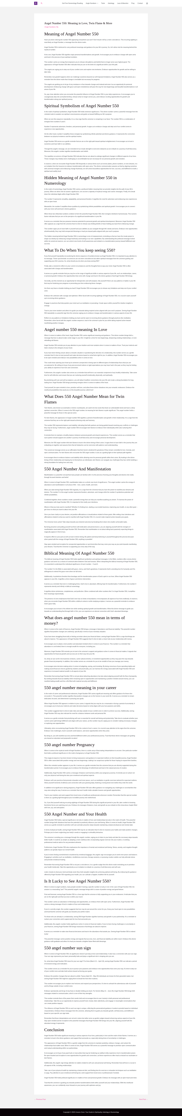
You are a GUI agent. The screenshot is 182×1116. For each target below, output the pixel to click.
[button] (41, 3)
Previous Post (40, 1099)
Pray (133, 3)
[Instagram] (147, 3)
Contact (140, 3)
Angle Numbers (91, 3)
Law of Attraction (122, 3)
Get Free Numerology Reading (72, 3)
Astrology (111, 3)
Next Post (143, 1099)
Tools (103, 3)
